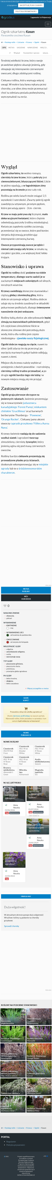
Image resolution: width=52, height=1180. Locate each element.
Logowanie (35, 17)
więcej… (44, 48)
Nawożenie (32, 48)
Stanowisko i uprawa (31, 53)
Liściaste (20, 42)
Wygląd (17, 53)
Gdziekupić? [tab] (26, 699)
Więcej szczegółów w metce (38, 688)
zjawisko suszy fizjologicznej (33, 338)
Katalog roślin (10, 42)
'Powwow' (35, 415)
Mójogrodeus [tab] (26, 597)
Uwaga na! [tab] (26, 896)
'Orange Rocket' (10, 419)
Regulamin (11, 1141)
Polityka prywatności (26, 11)
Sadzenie (21, 48)
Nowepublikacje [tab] (26, 734)
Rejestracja (46, 17)
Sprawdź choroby (11, 926)
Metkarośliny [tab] (26, 590)
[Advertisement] (26, 132)
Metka (11, 48)
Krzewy (29, 42)
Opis (4, 48)
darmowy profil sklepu (21, 716)
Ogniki (36, 42)
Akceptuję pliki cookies (31, 5)
